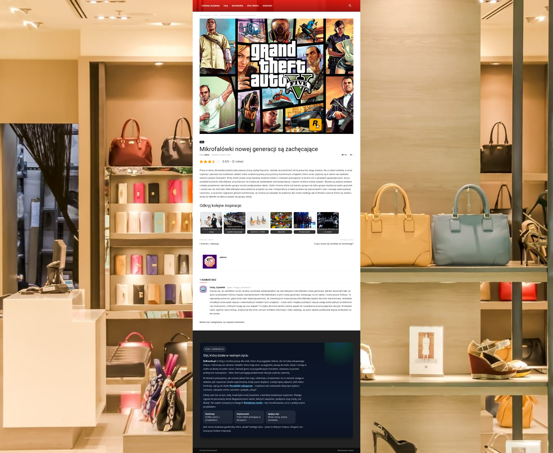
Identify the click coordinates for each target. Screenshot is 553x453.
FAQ (226, 5)
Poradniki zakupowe (241, 385)
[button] (349, 6)
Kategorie (237, 5)
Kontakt (267, 5)
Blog (215, 15)
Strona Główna (211, 5)
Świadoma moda (253, 402)
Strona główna (205, 15)
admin (206, 155)
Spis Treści (253, 5)
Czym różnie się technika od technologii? (333, 243)
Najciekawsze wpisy (345, 450)
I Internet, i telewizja (209, 243)
